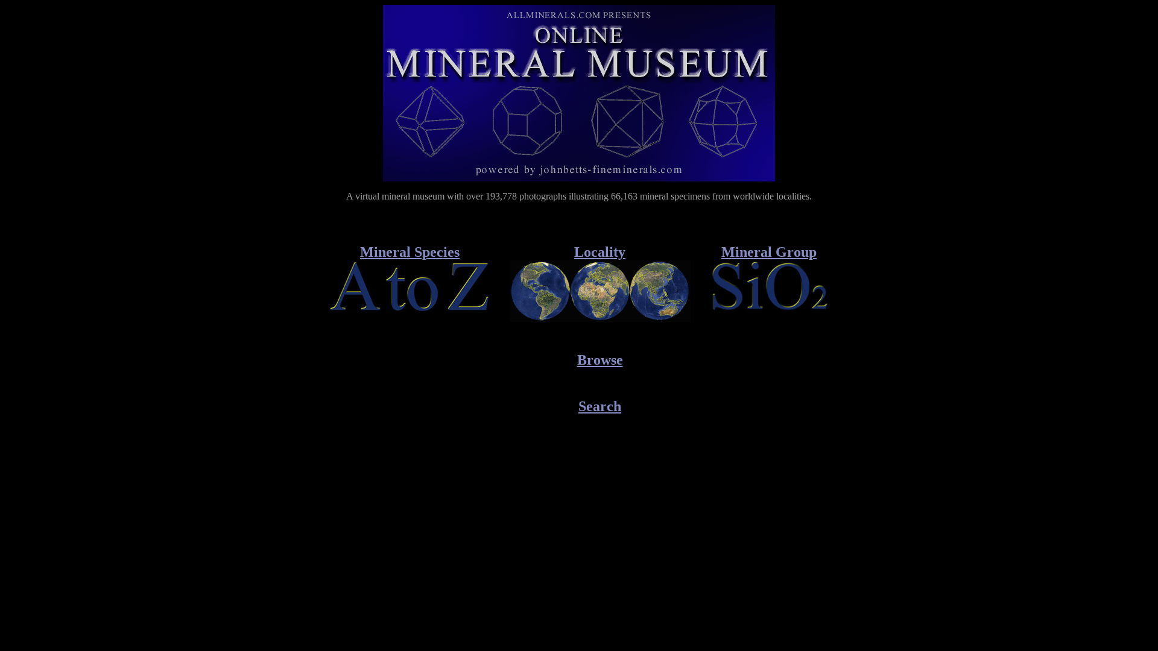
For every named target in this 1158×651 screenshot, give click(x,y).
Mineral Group (769, 252)
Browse (600, 360)
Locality (599, 252)
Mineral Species (410, 252)
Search (599, 406)
